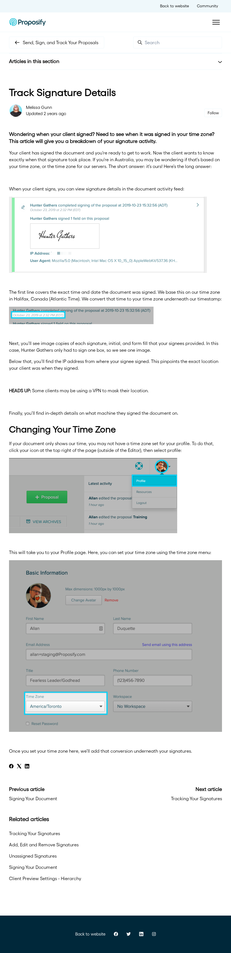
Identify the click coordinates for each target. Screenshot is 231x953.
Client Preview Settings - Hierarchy (45, 878)
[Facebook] (11, 766)
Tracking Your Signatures (196, 798)
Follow (213, 113)
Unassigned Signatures (33, 855)
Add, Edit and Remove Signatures (44, 844)
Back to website (174, 6)
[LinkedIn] (27, 766)
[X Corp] (19, 766)
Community (207, 6)
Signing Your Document (33, 798)
